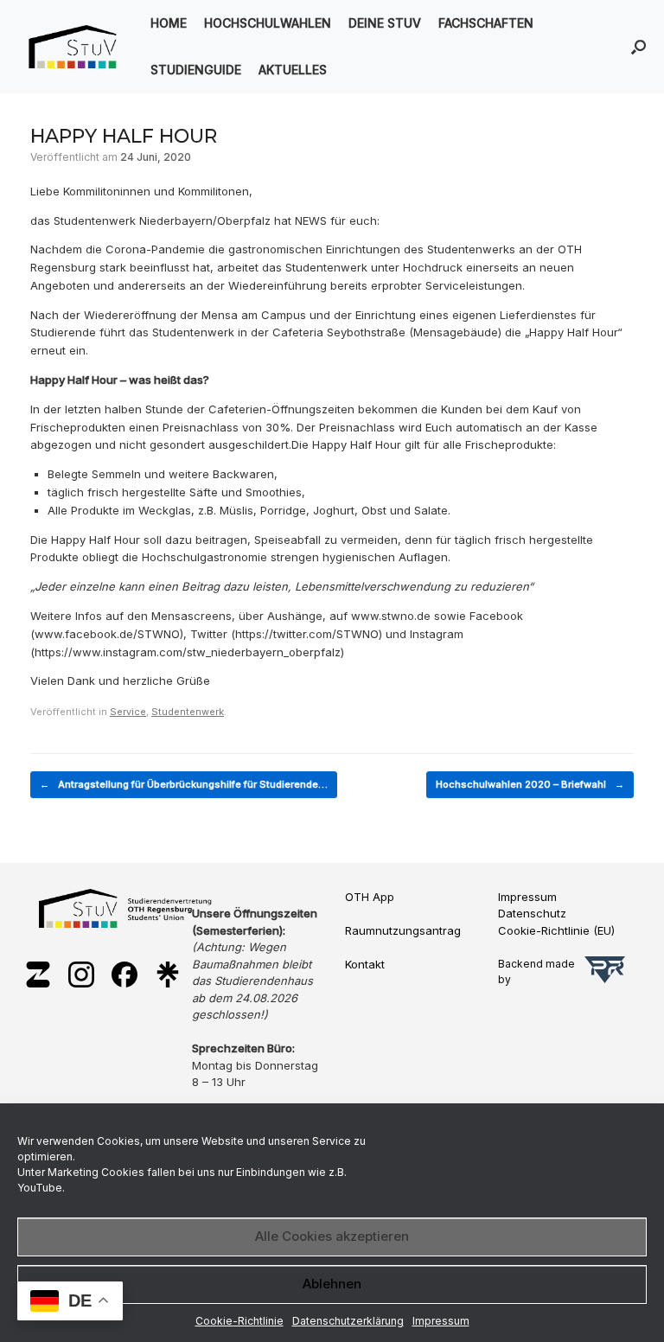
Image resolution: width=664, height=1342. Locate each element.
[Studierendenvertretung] (73, 46)
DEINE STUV (384, 23)
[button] (638, 46)
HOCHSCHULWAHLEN (267, 23)
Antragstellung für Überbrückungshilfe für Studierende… (184, 784)
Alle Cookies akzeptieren (332, 1236)
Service (128, 712)
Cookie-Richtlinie (239, 1320)
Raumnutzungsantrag (403, 930)
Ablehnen (332, 1283)
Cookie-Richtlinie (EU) (556, 930)
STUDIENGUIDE (195, 69)
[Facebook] (124, 976)
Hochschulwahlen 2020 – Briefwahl (530, 784)
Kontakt (365, 964)
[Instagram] (81, 976)
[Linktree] (168, 976)
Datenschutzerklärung (348, 1320)
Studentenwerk (187, 712)
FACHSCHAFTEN (485, 23)
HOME (168, 23)
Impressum (440, 1320)
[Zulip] (38, 976)
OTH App (369, 897)
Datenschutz (532, 913)
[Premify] (604, 971)
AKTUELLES (293, 69)
